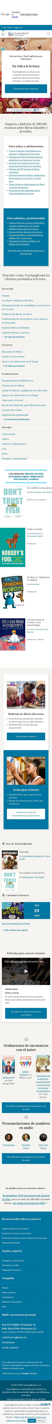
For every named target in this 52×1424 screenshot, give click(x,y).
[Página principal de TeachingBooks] (17, 33)
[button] (3, 34)
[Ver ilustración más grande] (36, 110)
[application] (26, 971)
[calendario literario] (13, 910)
